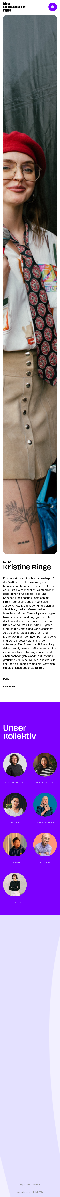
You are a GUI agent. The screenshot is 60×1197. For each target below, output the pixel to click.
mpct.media (24, 1192)
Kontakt (36, 1185)
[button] (53, 7)
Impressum (25, 1185)
